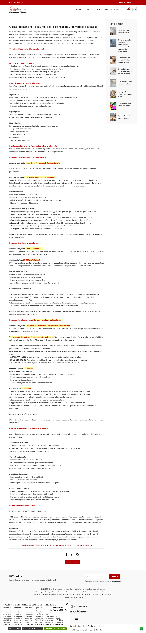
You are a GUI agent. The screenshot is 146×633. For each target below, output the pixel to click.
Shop (98, 9)
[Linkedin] (76, 620)
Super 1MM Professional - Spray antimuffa (43, 163)
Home (78, 9)
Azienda (88, 9)
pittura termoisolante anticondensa (46, 320)
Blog (106, 9)
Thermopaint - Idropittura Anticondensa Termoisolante (48, 325)
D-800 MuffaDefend (32, 260)
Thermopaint (28, 368)
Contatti (115, 9)
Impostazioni (14, 629)
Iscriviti (114, 576)
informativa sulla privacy (37, 624)
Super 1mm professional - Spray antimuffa (40, 177)
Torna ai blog (72, 562)
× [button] (67, 604)
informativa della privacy (114, 581)
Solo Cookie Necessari (32, 629)
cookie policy (60, 624)
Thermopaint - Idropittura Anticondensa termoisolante (31, 337)
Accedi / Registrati (127, 2)
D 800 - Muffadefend (34, 248)
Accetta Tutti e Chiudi (55, 629)
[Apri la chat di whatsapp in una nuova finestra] (141, 628)
